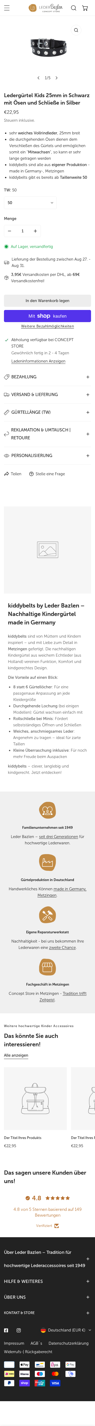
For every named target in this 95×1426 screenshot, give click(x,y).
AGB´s (36, 1343)
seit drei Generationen (58, 836)
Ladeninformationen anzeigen (38, 361)
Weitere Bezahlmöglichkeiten (47, 326)
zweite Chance (62, 947)
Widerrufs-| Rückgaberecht (28, 1351)
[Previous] (39, 78)
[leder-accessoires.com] (45, 8)
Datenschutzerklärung (69, 1343)
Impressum (14, 1343)
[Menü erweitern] (7, 8)
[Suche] (73, 8)
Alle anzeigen (16, 1055)
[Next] (56, 78)
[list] (47, 52)
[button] (85, 8)
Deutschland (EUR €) (66, 1330)
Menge (10, 218)
